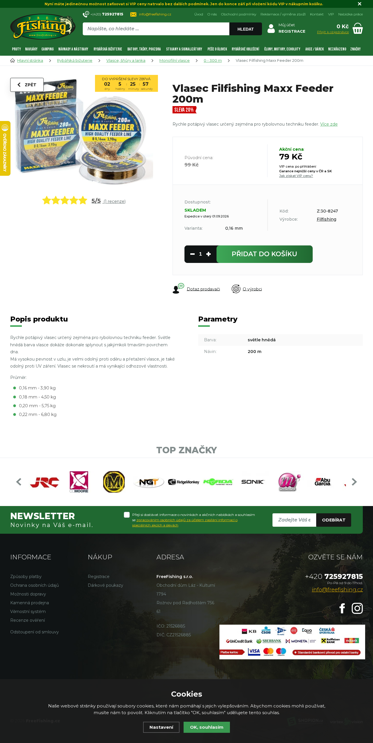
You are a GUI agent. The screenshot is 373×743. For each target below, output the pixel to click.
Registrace (99, 576)
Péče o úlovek (217, 49)
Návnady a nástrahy (73, 49)
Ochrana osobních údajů (34, 585)
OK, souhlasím (207, 727)
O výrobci (252, 288)
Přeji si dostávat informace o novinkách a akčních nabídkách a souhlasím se (193, 519)
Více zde (329, 124)
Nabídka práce (350, 14)
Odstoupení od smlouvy (34, 632)
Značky (355, 49)
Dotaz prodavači (203, 288)
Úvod (198, 14)
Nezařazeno (337, 49)
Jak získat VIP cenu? (296, 176)
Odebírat (334, 520)
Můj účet (287, 24)
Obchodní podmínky (238, 14)
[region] (172, 41)
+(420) (106, 14)
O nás (212, 14)
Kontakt (317, 14)
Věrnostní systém (28, 611)
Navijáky (31, 49)
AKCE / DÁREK (314, 49)
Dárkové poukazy (105, 585)
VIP (331, 14)
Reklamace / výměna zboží (283, 14)
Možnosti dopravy (28, 594)
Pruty (16, 49)
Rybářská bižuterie (108, 49)
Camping (47, 49)
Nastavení (161, 727)
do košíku (264, 254)
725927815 (334, 576)
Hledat (245, 29)
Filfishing (326, 219)
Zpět (30, 84)
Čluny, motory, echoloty (282, 49)
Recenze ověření (27, 620)
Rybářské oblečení (245, 49)
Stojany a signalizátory (184, 49)
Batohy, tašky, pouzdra (144, 49)
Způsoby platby (26, 576)
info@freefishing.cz (155, 14)
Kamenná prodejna (29, 602)
